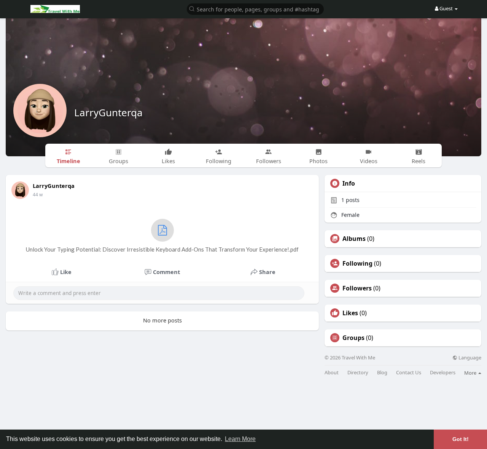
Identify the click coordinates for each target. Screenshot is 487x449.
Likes (350, 313)
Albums (354, 239)
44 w (38, 194)
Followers (357, 288)
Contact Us (408, 372)
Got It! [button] (460, 439)
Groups (353, 338)
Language (469, 357)
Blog (382, 372)
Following (357, 263)
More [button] (470, 372)
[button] (255, 8)
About (332, 372)
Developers (442, 372)
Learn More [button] (240, 439)
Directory (357, 372)
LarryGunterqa (108, 112)
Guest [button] (446, 8)
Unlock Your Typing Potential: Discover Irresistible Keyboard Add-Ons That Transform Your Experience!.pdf (162, 249)
